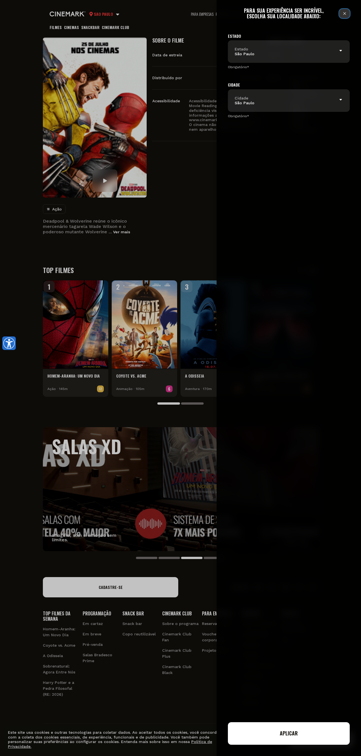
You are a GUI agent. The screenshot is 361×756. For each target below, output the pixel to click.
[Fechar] (344, 13)
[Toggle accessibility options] (9, 343)
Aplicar (289, 733)
